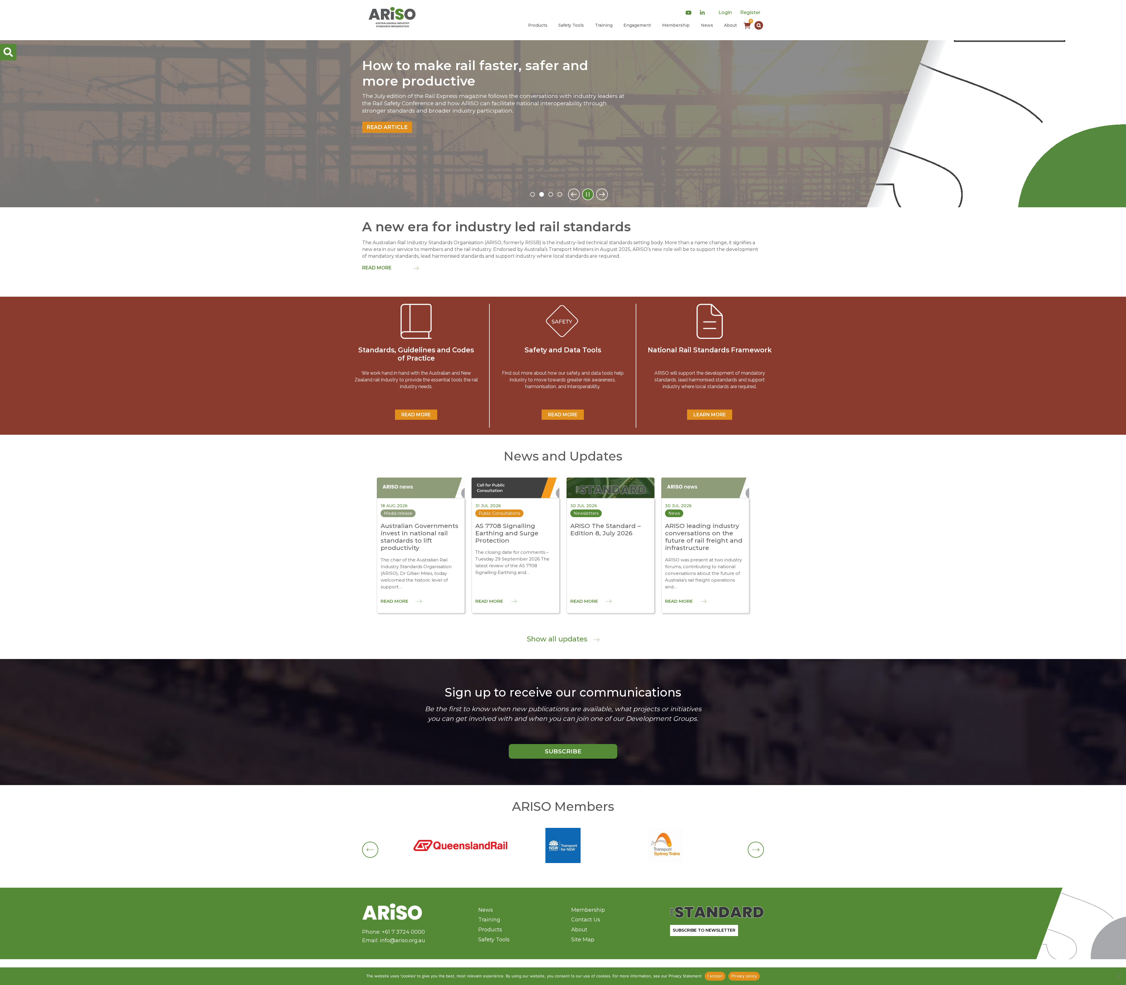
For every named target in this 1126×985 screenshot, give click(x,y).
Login (725, 12)
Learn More (709, 414)
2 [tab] (541, 194)
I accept (715, 976)
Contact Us (585, 919)
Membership (676, 25)
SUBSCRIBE (563, 751)
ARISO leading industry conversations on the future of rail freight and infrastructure (703, 537)
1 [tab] (532, 194)
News (707, 25)
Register (750, 12)
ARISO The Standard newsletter (468, 65)
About (730, 25)
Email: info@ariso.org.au (393, 940)
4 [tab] (559, 194)
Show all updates (558, 639)
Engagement (637, 25)
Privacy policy (744, 976)
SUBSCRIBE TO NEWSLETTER (704, 930)
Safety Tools (571, 25)
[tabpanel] (563, 123)
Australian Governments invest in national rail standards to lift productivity (419, 537)
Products (537, 25)
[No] (1119, 976)
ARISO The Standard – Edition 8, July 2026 (605, 529)
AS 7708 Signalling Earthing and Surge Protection (506, 533)
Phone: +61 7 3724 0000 (393, 932)
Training (604, 25)
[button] (759, 25)
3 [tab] (550, 194)
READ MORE (416, 414)
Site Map (582, 939)
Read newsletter (395, 104)
